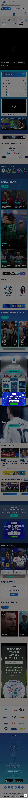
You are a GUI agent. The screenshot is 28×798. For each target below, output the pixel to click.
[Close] (23, 394)
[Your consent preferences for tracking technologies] (25, 795)
